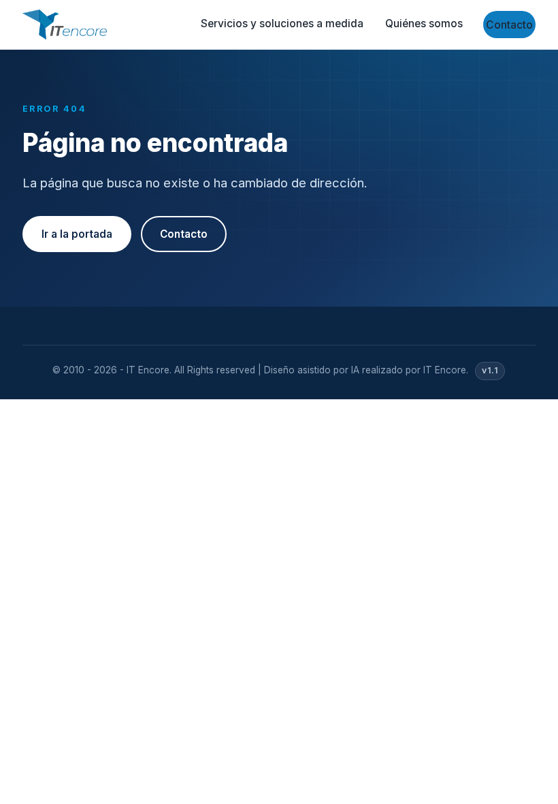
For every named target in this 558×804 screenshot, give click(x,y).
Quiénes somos (424, 23)
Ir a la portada (77, 234)
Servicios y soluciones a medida (282, 23)
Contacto (509, 24)
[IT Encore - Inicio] (65, 25)
